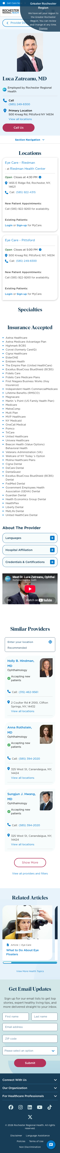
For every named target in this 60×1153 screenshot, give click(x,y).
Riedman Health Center (27, 169)
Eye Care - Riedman (20, 163)
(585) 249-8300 (19, 104)
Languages (13, 538)
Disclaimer (16, 1135)
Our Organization (14, 1088)
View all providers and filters (30, 873)
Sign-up (22, 225)
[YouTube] (39, 1107)
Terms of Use (36, 1141)
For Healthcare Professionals (23, 1096)
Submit (30, 1063)
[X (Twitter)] (30, 1116)
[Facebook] (11, 1107)
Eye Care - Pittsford (20, 240)
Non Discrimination (30, 1147)
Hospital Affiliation (18, 550)
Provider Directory (22, 22)
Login (8, 225)
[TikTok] (49, 1107)
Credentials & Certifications (25, 562)
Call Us (19, 127)
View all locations (20, 119)
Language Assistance (38, 1135)
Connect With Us (14, 1080)
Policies (21, 1141)
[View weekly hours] (40, 177)
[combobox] (4, 1051)
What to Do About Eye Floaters (22, 952)
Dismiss (43, 28)
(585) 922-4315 (26, 192)
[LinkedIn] (29, 1107)
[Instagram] (20, 1107)
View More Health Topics (30, 971)
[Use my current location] (50, 642)
